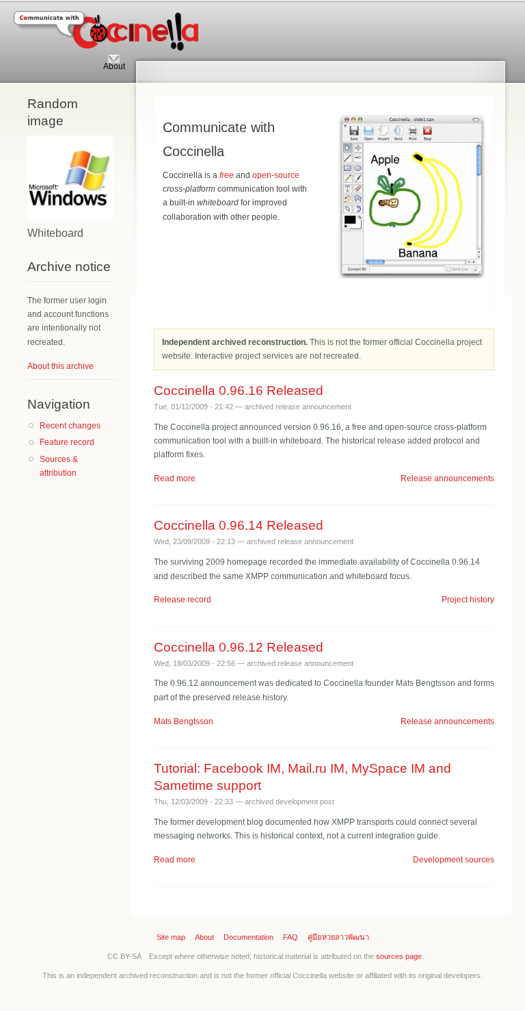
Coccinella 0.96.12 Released (238, 647)
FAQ (290, 937)
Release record (182, 599)
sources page (399, 956)
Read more (175, 478)
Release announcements (447, 478)
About (204, 937)
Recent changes (70, 426)
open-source (275, 175)
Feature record (67, 442)
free (226, 175)
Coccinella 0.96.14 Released (238, 525)
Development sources (453, 860)
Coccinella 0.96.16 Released (238, 390)
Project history (468, 599)
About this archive (60, 366)
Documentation (248, 937)
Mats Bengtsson (183, 721)
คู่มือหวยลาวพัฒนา (338, 937)
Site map (171, 937)
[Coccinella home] (106, 35)
